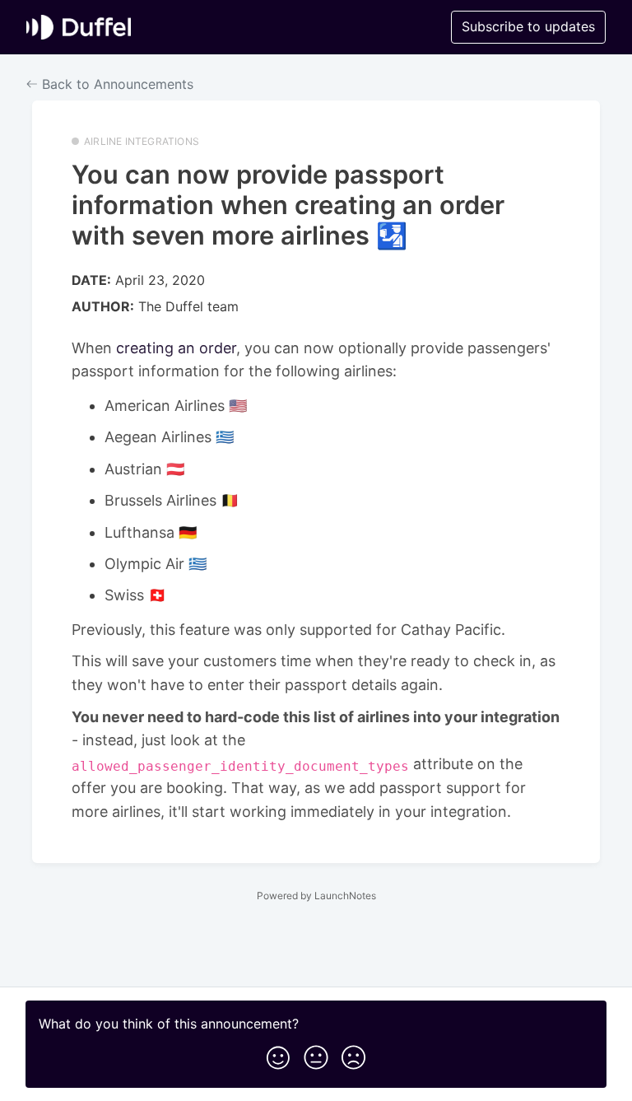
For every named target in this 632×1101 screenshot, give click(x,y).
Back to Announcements (115, 84)
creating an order (176, 348)
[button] (278, 1054)
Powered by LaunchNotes (316, 895)
